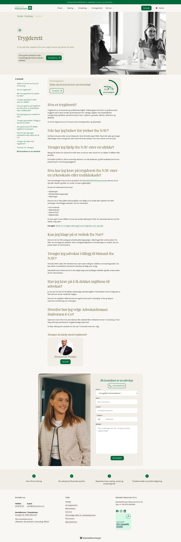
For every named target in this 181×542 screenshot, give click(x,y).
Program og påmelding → (105, 2)
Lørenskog (39, 521)
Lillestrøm (19, 521)
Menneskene (70, 508)
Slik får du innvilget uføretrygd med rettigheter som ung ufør (79, 226)
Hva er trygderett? (24, 90)
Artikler (68, 502)
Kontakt (146, 8)
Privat (60, 8)
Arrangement (97, 8)
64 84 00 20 (19, 506)
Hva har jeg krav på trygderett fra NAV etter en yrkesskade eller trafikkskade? (28, 108)
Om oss (109, 8)
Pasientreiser (101, 180)
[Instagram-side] (121, 512)
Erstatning (82, 8)
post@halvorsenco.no (35, 506)
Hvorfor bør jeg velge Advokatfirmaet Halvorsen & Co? (28, 135)
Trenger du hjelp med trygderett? (25, 142)
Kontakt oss (53, 58)
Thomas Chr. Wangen (25, 147)
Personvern (70, 518)
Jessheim (30, 521)
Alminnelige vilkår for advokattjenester (80, 515)
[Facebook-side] (117, 512)
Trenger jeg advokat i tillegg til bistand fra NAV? (28, 121)
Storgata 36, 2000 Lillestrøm (26, 515)
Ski (25, 521)
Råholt (46, 521)
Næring (70, 8)
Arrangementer (71, 505)
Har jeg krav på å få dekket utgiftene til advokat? (27, 128)
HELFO (93, 180)
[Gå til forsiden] (23, 8)
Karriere (68, 512)
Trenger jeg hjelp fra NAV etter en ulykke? (27, 101)
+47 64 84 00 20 (118, 386)
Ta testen (55, 91)
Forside (20, 16)
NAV (88, 180)
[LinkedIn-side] (124, 512)
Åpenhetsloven (71, 522)
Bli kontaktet (117, 458)
